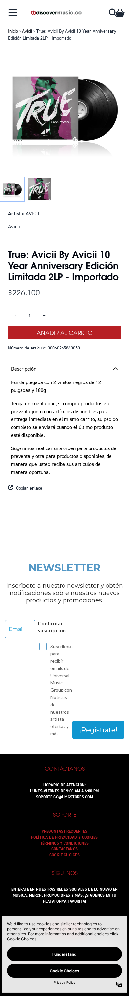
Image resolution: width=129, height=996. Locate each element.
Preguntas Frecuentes (65, 831)
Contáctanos (64, 849)
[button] (64, 488)
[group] (12, 189)
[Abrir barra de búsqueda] (112, 12)
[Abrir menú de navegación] (12, 12)
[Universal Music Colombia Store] (56, 12)
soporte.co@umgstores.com (64, 797)
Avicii (27, 31)
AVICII (32, 213)
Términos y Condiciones (64, 843)
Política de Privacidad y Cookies (64, 837)
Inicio (13, 31)
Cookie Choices (64, 855)
